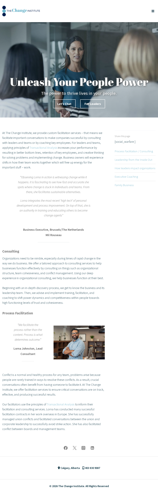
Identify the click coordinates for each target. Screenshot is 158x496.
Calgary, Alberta (70, 468)
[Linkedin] (92, 448)
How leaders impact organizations (135, 168)
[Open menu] (153, 11)
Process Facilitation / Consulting (134, 151)
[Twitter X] (74, 448)
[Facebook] (66, 448)
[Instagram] (83, 448)
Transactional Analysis (43, 147)
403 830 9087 (92, 468)
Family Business (124, 185)
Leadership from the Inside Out (133, 159)
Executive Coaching (126, 176)
